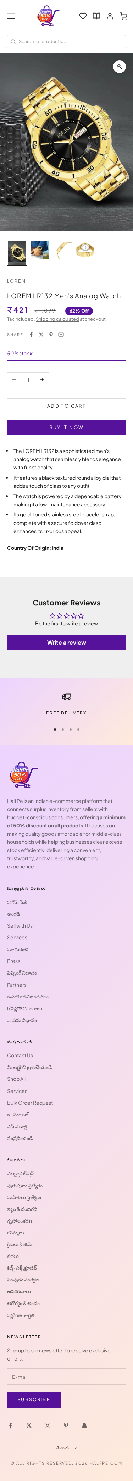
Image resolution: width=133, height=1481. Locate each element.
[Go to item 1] (17, 253)
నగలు (13, 1256)
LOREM (16, 281)
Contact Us (20, 1055)
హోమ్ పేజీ (17, 902)
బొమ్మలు (15, 1232)
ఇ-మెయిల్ (17, 1114)
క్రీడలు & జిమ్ (19, 1244)
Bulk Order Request (30, 1102)
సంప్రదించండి (20, 1138)
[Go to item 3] (62, 250)
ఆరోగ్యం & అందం (23, 1303)
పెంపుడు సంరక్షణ (23, 1279)
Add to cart (66, 406)
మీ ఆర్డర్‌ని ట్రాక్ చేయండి (29, 1067)
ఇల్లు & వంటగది (22, 1209)
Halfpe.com (106, 1463)
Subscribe (33, 1399)
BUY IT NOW (66, 427)
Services (17, 937)
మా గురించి (17, 949)
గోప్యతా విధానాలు (24, 1008)
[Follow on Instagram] (47, 1425)
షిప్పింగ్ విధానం (22, 972)
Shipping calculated (57, 319)
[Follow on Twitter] (29, 1425)
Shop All (16, 1078)
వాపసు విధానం (22, 1020)
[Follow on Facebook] (10, 1425)
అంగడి (13, 913)
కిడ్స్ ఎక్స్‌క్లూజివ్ (22, 1267)
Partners (17, 984)
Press (13, 961)
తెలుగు (63, 1447)
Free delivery (66, 713)
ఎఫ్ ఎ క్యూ (17, 1126)
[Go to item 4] (85, 250)
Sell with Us (20, 925)
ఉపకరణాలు (19, 1291)
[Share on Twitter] (41, 334)
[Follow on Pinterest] (66, 1425)
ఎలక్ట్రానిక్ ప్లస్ (20, 1173)
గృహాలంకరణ (20, 1220)
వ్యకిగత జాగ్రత (21, 1315)
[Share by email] (61, 334)
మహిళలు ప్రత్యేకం (24, 1197)
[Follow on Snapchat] (84, 1425)
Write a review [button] (66, 642)
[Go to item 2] (40, 250)
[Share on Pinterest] (51, 334)
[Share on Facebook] (31, 334)
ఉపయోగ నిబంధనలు (28, 996)
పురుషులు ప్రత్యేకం (25, 1185)
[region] (66, 704)
